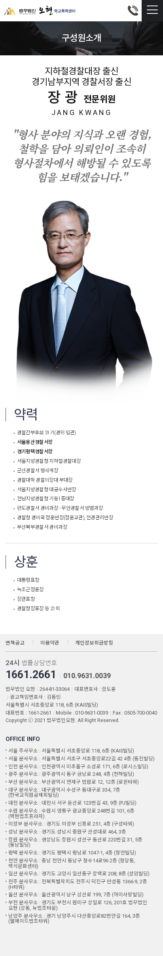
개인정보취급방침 (94, 643)
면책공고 (15, 643)
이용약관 (49, 643)
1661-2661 (133, 10)
